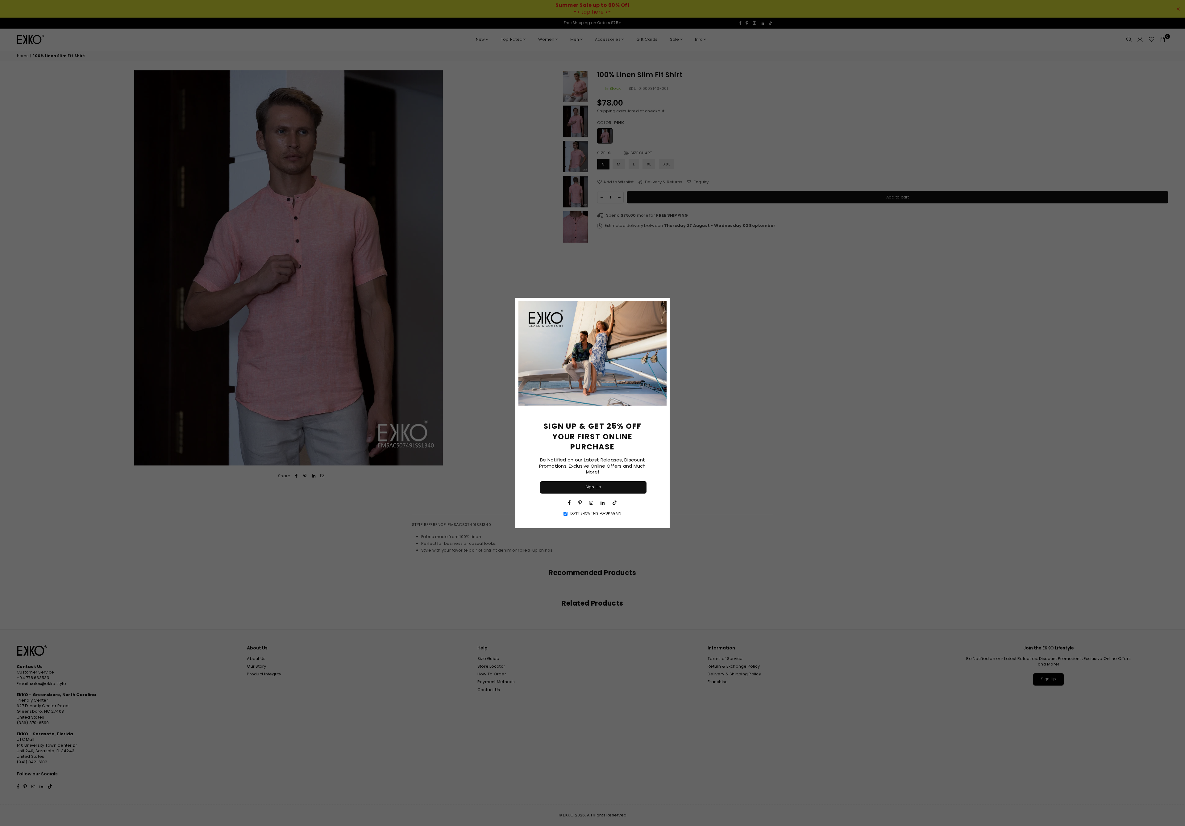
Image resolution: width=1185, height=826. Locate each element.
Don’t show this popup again (596, 513)
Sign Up (593, 487)
